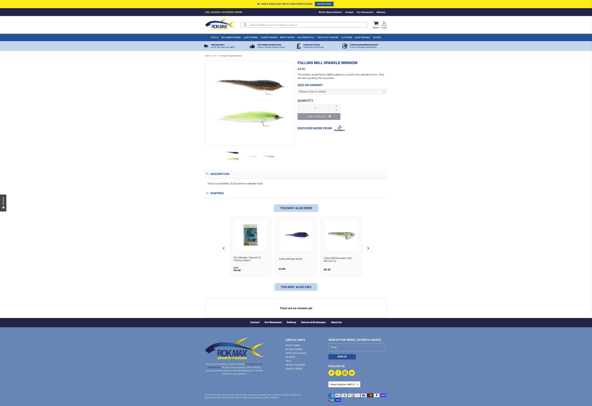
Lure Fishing (251, 37)
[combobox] (307, 24)
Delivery (381, 12)
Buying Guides (294, 349)
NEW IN (215, 37)
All (215, 56)
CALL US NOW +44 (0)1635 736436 (223, 12)
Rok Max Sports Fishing (223, 395)
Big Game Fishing (231, 37)
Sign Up (342, 356)
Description (219, 174)
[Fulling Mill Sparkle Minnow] (249, 103)
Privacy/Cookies (295, 364)
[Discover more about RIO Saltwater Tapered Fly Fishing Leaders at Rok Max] (251, 235)
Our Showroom (365, 12)
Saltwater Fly (306, 37)
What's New (293, 345)
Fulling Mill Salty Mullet (290, 258)
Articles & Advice (296, 353)
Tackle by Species (328, 37)
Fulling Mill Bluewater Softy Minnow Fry (338, 259)
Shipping (217, 193)
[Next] (368, 248)
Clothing (346, 37)
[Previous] (224, 248)
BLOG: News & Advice (330, 12)
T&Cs (288, 361)
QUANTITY (305, 101)
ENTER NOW (324, 3)
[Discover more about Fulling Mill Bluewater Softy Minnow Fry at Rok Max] (341, 235)
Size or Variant (310, 85)
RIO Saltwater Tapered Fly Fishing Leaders (247, 259)
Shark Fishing (269, 37)
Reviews (290, 357)
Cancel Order (294, 368)
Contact (349, 12)
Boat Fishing (287, 37)
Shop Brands (362, 37)
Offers (377, 37)
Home (207, 56)
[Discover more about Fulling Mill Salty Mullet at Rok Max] (296, 235)
